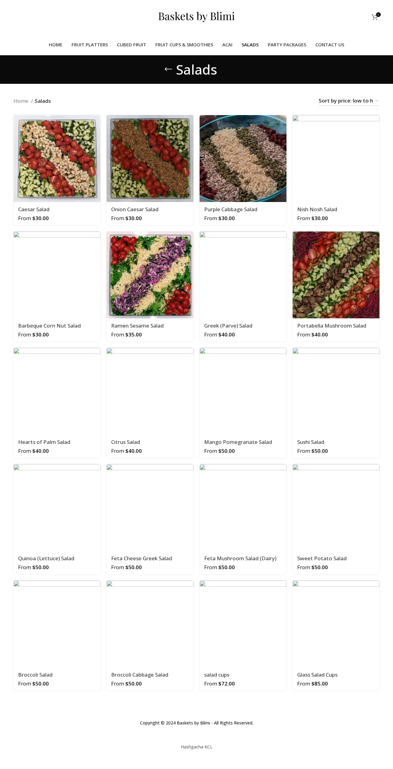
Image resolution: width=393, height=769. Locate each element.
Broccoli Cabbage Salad (139, 674)
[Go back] (168, 69)
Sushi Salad (310, 441)
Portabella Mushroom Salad (331, 325)
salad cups (216, 674)
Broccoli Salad (35, 674)
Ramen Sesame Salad (137, 325)
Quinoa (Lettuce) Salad (46, 558)
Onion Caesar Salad (134, 209)
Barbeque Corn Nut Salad (49, 325)
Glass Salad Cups (317, 674)
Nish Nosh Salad (317, 209)
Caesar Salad (33, 209)
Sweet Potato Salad (322, 558)
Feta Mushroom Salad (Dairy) (240, 558)
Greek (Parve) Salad (228, 325)
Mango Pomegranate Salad (238, 441)
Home (21, 100)
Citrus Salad (125, 441)
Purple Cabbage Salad (230, 209)
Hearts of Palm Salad (44, 441)
